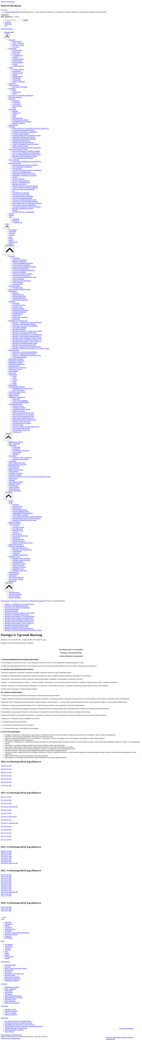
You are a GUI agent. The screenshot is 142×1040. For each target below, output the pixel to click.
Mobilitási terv (16, 92)
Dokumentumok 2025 (19, 296)
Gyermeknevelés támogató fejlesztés (23, 130)
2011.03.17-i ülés (6, 880)
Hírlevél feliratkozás (15, 490)
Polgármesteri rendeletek (16, 359)
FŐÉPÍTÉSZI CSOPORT (20, 515)
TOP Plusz (12, 127)
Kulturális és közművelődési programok (24, 156)
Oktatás (11, 67)
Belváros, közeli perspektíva (21, 180)
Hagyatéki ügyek (17, 529)
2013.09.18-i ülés (6, 829)
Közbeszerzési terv (18, 294)
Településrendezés (17, 562)
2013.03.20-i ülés (6, 803)
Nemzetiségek (13, 374)
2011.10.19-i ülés (6, 890)
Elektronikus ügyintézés (16, 442)
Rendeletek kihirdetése (19, 312)
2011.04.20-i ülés (6, 881)
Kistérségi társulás (14, 366)
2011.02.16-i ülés (6, 878)
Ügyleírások (12, 461)
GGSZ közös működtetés (20, 400)
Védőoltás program (18, 66)
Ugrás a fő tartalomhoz (8, 1)
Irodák (10, 503)
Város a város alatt (18, 43)
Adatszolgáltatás (13, 574)
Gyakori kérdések (14, 487)
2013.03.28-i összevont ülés (9, 806)
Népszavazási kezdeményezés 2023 (23, 418)
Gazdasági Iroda (17, 506)
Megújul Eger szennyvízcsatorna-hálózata (25, 186)
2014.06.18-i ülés (6, 785)
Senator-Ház (16, 399)
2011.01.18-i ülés (6, 874)
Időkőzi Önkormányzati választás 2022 (24, 420)
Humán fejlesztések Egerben (21, 140)
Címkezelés (15, 553)
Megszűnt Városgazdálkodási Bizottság (24, 333)
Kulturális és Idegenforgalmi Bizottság (24, 324)
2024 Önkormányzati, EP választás (23, 414)
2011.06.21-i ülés (6, 885)
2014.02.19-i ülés (6, 779)
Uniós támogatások (18, 279)
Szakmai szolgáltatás (18, 81)
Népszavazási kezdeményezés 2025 (23, 413)
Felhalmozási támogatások (20, 268)
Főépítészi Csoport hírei (19, 570)
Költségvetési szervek (15, 369)
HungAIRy (12, 99)
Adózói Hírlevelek (14, 489)
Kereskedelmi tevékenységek (21, 275)
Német (14, 383)
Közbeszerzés (13, 291)
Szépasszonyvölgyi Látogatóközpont (23, 189)
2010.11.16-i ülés (6, 909)
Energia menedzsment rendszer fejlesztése (25, 165)
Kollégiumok (16, 78)
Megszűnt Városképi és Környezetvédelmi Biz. (26, 347)
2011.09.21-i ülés (6, 888)
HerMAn (15, 177)
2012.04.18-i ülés (6, 856)
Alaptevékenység (14, 572)
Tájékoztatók (12, 445)
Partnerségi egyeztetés (19, 567)
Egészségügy (13, 48)
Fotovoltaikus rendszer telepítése (22, 198)
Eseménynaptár (9, 32)
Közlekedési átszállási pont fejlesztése (23, 137)
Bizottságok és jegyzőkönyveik (18, 320)
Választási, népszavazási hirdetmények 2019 (25, 426)
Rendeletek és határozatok (20, 310)
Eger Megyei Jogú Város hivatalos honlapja (18, 1021)
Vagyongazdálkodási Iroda (20, 511)
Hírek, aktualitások (14, 443)
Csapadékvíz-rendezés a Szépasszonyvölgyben (26, 207)
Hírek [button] (7, 224)
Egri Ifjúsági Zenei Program (17, 392)
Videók (14, 94)
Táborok (11, 213)
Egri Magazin (13, 230)
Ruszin (14, 381)
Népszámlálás (13, 385)
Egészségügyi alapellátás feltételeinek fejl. (25, 201)
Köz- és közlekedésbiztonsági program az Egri (26, 154)
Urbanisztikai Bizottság (19, 327)
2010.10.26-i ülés (6, 907)
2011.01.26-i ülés (6, 876)
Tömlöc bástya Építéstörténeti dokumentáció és (26, 161)
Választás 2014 (17, 432)
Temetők (11, 215)
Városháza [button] (9, 492)
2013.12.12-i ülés (6, 839)
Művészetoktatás (17, 76)
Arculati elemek (17, 222)
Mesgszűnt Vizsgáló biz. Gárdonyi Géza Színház (27, 331)
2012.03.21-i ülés (6, 854)
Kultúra (11, 240)
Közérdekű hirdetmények (20, 555)
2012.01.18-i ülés (6, 851)
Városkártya (12, 83)
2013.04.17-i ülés (6, 810)
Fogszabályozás (17, 61)
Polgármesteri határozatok (16, 360)
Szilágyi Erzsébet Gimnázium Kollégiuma (25, 187)
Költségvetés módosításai (20, 317)
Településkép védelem (19, 563)
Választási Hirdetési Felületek (21, 409)
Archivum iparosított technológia (22, 274)
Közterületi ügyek (17, 530)
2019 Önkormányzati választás (21, 423)
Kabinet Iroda (16, 508)
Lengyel (14, 380)
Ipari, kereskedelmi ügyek (20, 536)
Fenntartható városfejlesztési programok (24, 175)
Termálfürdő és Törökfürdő (20, 193)
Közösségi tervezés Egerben (21, 194)
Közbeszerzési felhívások (20, 300)
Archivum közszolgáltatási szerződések (24, 267)
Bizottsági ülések (17, 118)
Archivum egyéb (17, 284)
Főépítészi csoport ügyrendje (21, 558)
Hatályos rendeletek (18, 308)
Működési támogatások (19, 261)
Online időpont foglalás (16, 482)
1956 (10, 217)
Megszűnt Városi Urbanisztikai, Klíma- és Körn (27, 338)
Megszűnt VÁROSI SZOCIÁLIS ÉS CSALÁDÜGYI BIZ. (30, 348)
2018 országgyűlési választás (21, 428)
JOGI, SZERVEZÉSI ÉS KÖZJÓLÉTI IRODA (27, 516)
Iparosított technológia (19, 272)
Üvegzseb (12, 256)
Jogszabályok (13, 456)
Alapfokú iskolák (17, 73)
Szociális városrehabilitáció (20, 134)
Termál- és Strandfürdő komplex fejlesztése (25, 144)
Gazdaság (11, 235)
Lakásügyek (16, 537)
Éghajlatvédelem (14, 395)
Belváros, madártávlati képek (21, 182)
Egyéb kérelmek (13, 471)
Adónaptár (15, 454)
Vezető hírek (12, 231)
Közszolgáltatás (13, 371)
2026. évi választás (14, 596)
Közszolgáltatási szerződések (21, 265)
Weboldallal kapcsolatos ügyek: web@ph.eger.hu (20, 1024)
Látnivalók (12, 40)
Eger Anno (15, 47)
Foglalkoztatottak (17, 314)
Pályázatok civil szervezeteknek (22, 550)
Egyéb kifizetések (17, 282)
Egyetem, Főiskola (18, 69)
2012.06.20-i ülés (6, 859)
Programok (15, 219)
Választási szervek (18, 406)
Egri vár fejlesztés (14, 160)
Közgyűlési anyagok (18, 305)
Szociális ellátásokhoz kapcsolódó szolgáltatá (26, 151)
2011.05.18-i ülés (6, 883)
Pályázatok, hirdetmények (16, 546)
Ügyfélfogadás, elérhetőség (20, 450)
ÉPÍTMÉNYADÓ (14, 466)
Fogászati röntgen (17, 62)
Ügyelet (14, 64)
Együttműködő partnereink (17, 387)
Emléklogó (15, 220)
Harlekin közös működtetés (20, 402)
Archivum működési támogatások (22, 263)
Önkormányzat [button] (10, 245)
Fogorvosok (16, 54)
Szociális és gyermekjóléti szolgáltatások (21, 95)
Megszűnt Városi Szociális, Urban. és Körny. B (26, 341)
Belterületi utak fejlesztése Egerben (23, 142)
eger (44, 640)
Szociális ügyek (17, 534)
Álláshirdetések (17, 551)
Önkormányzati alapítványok (17, 367)
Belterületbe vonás (18, 569)
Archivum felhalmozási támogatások (23, 270)
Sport (10, 237)
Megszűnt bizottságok (19, 329)
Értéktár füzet (16, 113)
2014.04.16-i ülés (6, 769)
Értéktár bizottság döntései (20, 120)
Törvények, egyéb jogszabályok (22, 457)
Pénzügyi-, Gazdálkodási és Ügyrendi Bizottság (27, 322)
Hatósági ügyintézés (15, 523)
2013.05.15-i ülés (6, 813)
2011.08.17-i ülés (6, 887)
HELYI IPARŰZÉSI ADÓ (17, 463)
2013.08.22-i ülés (6, 826)
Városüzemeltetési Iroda (19, 510)
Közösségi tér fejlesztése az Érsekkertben (24, 132)
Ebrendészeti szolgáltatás (20, 87)
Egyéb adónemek (14, 468)
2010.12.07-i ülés (6, 910)
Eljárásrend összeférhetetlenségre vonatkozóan (26, 147)
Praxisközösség (17, 168)
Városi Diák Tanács (18, 390)
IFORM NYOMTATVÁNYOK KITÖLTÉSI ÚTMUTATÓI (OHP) (30, 477)
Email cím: (4, 10)
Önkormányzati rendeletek (20, 459)
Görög (14, 378)
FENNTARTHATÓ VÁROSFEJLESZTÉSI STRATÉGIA (30, 128)
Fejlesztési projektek (15, 163)
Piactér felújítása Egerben (20, 146)
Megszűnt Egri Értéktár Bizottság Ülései (24, 343)
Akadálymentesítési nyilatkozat (14, 1030)
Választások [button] (9, 583)
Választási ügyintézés (18, 407)
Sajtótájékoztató (13, 485)
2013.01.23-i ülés (6, 797)
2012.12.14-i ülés (6, 895)
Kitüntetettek (12, 581)
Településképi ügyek (18, 541)
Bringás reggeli (17, 106)
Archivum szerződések (19, 260)
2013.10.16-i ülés (6, 833)
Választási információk (15, 404)
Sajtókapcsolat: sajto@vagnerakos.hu (16, 1028)
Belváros (15, 210)
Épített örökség (17, 41)
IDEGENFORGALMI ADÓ (17, 464)
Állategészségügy (14, 85)
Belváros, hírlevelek (18, 179)
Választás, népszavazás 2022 (21, 421)
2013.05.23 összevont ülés (9, 816)
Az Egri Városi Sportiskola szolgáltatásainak (26, 153)
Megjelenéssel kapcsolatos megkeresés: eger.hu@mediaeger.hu (24, 1026)
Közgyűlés (12, 301)
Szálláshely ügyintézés (15, 473)
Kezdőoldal (15, 100)
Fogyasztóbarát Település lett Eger (11, 1035)
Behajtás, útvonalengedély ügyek (22, 543)
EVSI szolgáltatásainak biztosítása (22, 158)
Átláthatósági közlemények (17, 397)
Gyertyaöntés (16, 104)
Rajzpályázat (16, 102)
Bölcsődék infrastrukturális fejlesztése (23, 173)
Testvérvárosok (13, 125)
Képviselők (15, 303)
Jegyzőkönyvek (17, 307)
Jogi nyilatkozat (9, 1031)
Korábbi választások (18, 411)
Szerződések (16, 258)
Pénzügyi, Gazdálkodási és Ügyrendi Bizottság (26, 355)
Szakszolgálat (16, 80)
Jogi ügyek (15, 532)
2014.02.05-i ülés (6, 775)
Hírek (14, 90)
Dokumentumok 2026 (19, 298)
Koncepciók (12, 373)
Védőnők (15, 57)
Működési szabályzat (18, 123)
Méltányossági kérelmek (16, 470)
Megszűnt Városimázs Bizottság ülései (24, 345)
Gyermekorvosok (17, 55)
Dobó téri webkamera (15, 97)
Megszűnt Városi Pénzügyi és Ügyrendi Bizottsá (27, 334)
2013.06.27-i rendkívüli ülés (9, 823)
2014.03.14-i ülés (6, 782)
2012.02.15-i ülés (6, 853)
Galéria (14, 114)
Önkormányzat (13, 242)
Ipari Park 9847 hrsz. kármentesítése (23, 212)
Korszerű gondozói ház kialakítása (22, 196)
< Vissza (3, 917)
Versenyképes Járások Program (18, 149)
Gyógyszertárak (17, 50)
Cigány (14, 376)
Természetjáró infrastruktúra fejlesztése (24, 139)
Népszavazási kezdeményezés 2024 (23, 416)
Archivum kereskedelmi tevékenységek (24, 277)
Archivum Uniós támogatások (21, 280)
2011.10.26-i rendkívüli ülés (9, 892)
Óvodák (14, 74)
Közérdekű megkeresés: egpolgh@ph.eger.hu (18, 1023)
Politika (11, 238)
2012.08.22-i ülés (6, 861)
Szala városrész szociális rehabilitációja (24, 205)
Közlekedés (12, 88)
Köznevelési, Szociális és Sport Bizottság (24, 326)
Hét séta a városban (18, 45)
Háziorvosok (16, 52)
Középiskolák (16, 71)
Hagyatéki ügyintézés (15, 475)
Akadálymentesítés (14, 393)
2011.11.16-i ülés (6, 894)
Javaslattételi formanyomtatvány (22, 121)
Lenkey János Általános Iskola (21, 172)
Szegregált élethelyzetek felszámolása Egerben (26, 135)
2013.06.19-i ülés (6, 820)
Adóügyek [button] (8, 434)
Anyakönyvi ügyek (18, 527)
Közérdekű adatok (14, 286)
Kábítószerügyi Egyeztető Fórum (22, 388)
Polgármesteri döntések (16, 362)
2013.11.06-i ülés (6, 836)
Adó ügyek (15, 525)
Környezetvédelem (18, 539)
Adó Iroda (15, 504)
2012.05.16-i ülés (6, 858)
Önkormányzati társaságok (17, 364)
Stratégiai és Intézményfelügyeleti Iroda (24, 520)
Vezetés (11, 501)
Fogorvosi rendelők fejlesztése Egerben (24, 200)
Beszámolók (16, 319)
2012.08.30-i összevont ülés (9, 863)
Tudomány (12, 233)
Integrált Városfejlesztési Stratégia (22, 208)
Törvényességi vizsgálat (16, 579)
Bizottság (15, 111)
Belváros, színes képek (19, 184)
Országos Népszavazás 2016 (21, 430)
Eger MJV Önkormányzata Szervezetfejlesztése (26, 170)
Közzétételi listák (17, 287)
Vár (13, 191)
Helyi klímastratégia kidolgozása (22, 167)
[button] (14, 29)
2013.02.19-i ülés (6, 800)
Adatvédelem (13, 576)
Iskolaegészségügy (18, 59)
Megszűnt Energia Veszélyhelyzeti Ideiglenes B (26, 340)
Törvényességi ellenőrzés (16, 577)
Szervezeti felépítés (14, 522)
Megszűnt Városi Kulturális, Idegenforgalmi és (26, 336)
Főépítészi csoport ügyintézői (21, 560)
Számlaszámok (16, 452)
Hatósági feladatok (18, 565)
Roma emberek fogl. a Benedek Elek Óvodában (27, 203)
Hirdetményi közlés (14, 483)
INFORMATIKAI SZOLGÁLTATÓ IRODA (26, 518)
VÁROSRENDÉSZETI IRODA (22, 513)
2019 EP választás (17, 425)
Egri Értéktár (12, 109)
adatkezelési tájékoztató (12, 12)
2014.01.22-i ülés (6, 772)
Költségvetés (16, 315)
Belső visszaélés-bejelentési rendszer (20, 289)
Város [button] (7, 34)
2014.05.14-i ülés (6, 766)
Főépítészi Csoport (14, 556)
